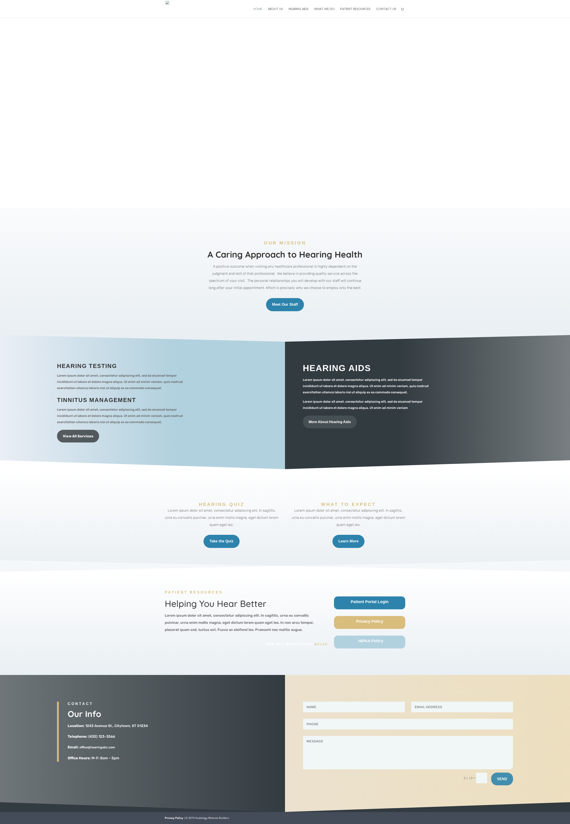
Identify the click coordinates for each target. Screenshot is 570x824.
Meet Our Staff (285, 304)
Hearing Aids (299, 9)
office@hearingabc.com (97, 747)
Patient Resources (355, 9)
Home (257, 9)
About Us (275, 9)
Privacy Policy (174, 818)
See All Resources (289, 644)
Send (502, 779)
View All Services (78, 436)
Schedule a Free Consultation (283, 131)
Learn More (348, 541)
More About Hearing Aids (330, 422)
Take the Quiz (222, 541)
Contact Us (386, 9)
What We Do (324, 9)
